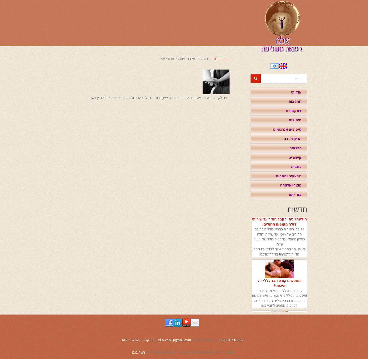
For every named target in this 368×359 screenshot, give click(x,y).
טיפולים (295, 120)
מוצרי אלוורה (290, 185)
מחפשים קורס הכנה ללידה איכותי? (279, 281)
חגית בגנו (138, 352)
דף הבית (219, 58)
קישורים (295, 157)
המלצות (295, 101)
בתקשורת (293, 110)
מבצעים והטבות (288, 176)
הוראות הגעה (130, 339)
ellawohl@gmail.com (174, 339)
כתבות (296, 166)
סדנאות (295, 148)
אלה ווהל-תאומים (232, 339)
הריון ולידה (292, 138)
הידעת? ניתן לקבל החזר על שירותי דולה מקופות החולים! (279, 220)
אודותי (296, 92)
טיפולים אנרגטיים (287, 129)
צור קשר (294, 194)
